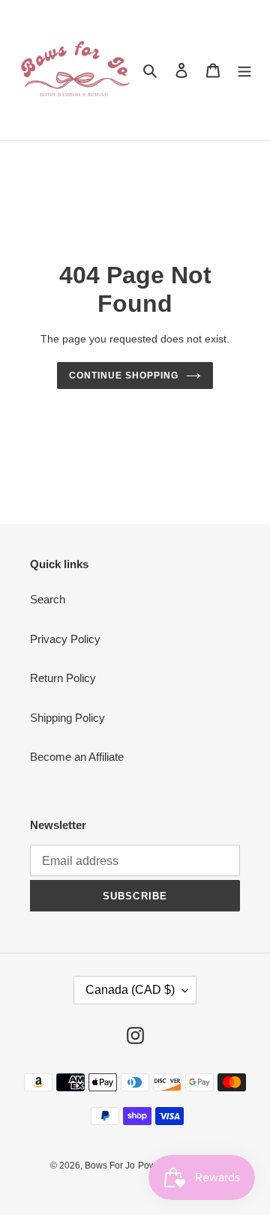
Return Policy (63, 678)
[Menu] (244, 70)
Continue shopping (123, 375)
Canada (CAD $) (130, 989)
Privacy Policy (65, 639)
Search (47, 599)
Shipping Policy (67, 717)
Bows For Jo (110, 1165)
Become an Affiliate (77, 756)
